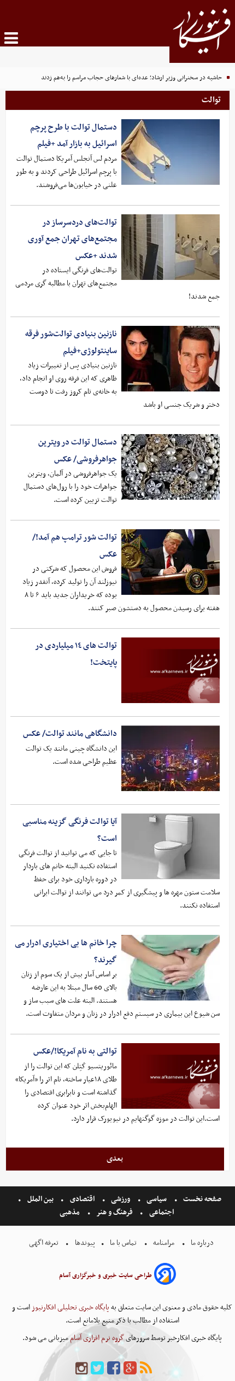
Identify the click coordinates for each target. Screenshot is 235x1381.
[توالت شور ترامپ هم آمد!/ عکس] (170, 562)
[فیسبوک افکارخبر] (113, 1368)
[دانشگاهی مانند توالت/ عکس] (170, 758)
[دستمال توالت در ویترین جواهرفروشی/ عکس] (170, 467)
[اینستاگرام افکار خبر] (81, 1368)
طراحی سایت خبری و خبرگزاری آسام (105, 1275)
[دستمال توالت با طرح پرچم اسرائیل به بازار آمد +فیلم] (170, 152)
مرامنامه (163, 1243)
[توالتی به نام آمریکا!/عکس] (170, 1076)
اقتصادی (82, 1199)
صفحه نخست (201, 1199)
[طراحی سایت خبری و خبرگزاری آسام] (165, 1276)
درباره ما (202, 1243)
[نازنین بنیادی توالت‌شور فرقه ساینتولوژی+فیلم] (170, 358)
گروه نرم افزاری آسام (96, 1338)
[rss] (146, 1368)
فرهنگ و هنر (114, 1212)
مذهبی (70, 1212)
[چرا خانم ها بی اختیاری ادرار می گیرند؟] (170, 967)
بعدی (115, 1158)
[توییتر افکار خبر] (97, 1368)
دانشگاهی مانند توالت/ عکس (70, 734)
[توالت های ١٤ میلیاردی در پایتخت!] (170, 670)
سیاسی (156, 1199)
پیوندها (84, 1243)
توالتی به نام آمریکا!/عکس (75, 1051)
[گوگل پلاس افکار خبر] (130, 1368)
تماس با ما (123, 1243)
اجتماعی (161, 1212)
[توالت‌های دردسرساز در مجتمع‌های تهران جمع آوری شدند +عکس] (170, 247)
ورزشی (120, 1199)
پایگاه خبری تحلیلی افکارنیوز (69, 1307)
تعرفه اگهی (44, 1243)
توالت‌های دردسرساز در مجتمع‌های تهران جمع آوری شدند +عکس (72, 239)
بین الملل (40, 1199)
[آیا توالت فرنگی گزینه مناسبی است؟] (170, 846)
